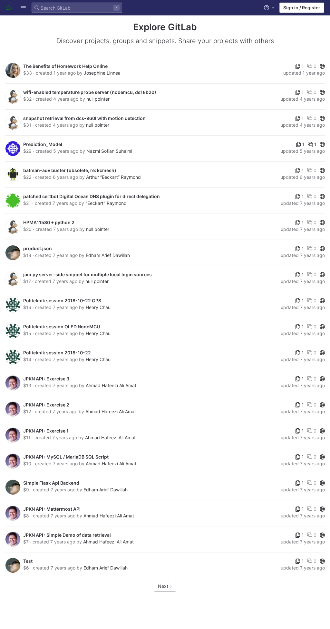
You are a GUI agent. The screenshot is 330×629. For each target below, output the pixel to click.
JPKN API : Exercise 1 (46, 430)
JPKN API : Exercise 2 (46, 404)
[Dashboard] (9, 7)
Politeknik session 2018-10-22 (57, 352)
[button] (23, 8)
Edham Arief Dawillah (108, 255)
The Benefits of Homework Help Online (65, 66)
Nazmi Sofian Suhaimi (109, 151)
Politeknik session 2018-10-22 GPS (62, 300)
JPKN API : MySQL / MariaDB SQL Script (66, 457)
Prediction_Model (42, 144)
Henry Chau (98, 307)
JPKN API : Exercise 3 (46, 378)
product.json (37, 248)
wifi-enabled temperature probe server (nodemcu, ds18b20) (89, 92)
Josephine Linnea (102, 73)
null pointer (98, 99)
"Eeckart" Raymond (106, 203)
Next (164, 586)
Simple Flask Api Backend (51, 483)
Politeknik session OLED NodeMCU (61, 326)
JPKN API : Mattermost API (52, 509)
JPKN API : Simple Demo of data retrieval (67, 535)
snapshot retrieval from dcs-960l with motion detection (84, 118)
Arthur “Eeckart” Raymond (113, 177)
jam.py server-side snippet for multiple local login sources (87, 274)
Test (28, 561)
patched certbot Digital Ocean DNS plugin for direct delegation (91, 196)
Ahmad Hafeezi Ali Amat (111, 385)
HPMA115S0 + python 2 (48, 222)
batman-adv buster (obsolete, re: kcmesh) (69, 170)
